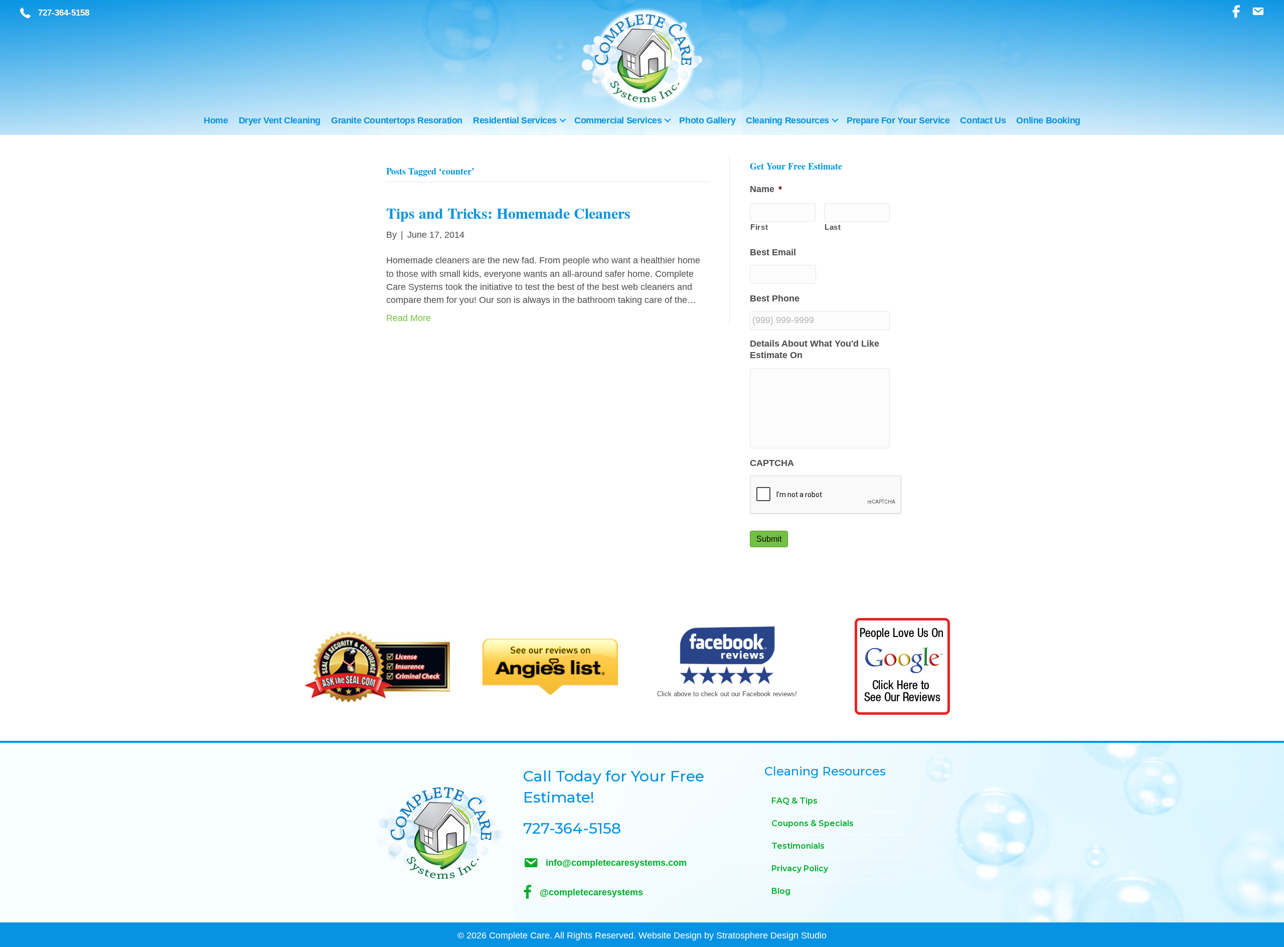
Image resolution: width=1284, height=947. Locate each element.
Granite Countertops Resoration (396, 120)
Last (833, 227)
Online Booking (1048, 120)
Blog (780, 891)
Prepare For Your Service (898, 120)
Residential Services (515, 120)
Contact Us (983, 120)
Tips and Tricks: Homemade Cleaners (508, 213)
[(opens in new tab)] (377, 666)
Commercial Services (618, 120)
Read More (408, 318)
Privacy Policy (799, 868)
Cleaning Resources (787, 120)
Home (216, 120)
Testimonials (798, 846)
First (759, 227)
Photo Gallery (707, 120)
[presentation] (826, 495)
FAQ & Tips (794, 801)
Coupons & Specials (812, 823)
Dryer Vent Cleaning (279, 120)
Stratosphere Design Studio (771, 935)
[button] (563, 120)
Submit (768, 539)
